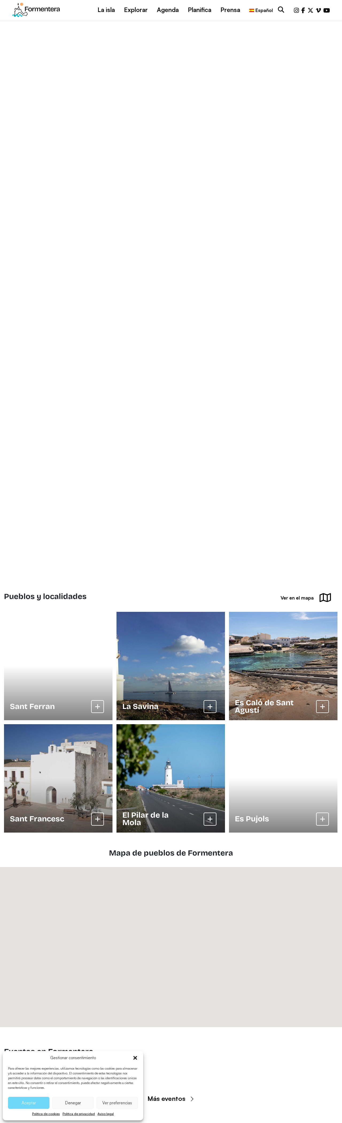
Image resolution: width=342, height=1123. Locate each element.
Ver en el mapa (297, 598)
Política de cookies (46, 1114)
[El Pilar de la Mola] (170, 778)
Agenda (168, 10)
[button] (135, 1058)
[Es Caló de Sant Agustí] (283, 666)
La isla (106, 10)
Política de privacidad (79, 1114)
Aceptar (29, 1102)
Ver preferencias (117, 1102)
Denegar (73, 1102)
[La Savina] (170, 666)
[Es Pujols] (283, 778)
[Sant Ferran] (58, 666)
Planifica (199, 10)
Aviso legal (106, 1114)
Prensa (230, 10)
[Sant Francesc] (58, 778)
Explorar (136, 10)
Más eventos (166, 1098)
